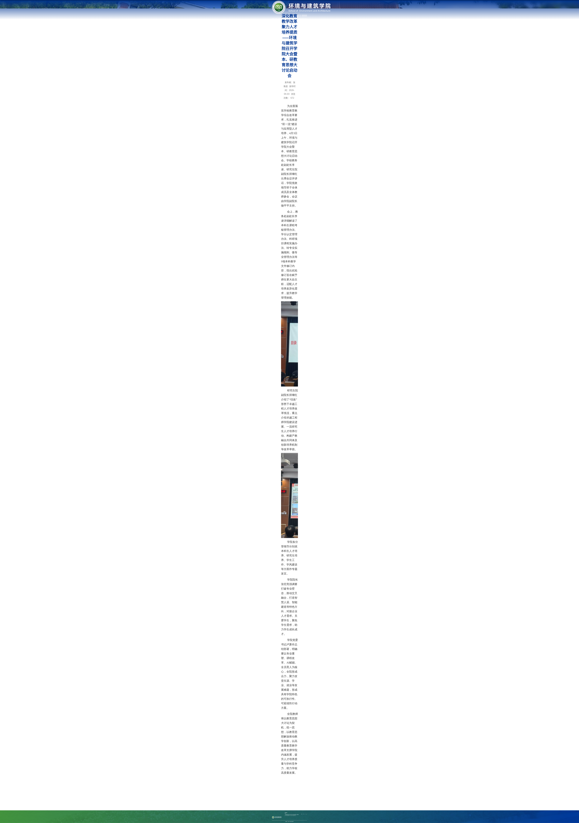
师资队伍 (282, 18)
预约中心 (306, 18)
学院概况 (279, 18)
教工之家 (303, 18)
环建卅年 (276, 18)
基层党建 (285, 18)
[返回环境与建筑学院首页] (301, 1)
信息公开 (288, 18)
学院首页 (273, 18)
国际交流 (297, 18)
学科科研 (294, 18)
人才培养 (291, 18)
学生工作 (300, 18)
